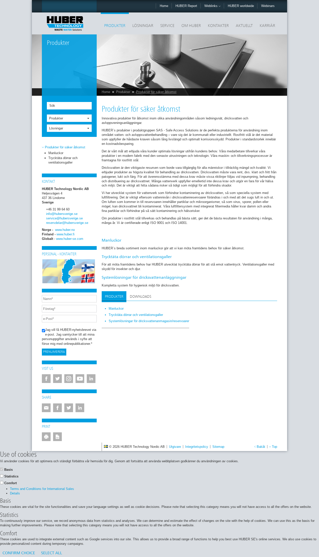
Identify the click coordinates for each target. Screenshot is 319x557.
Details (15, 493)
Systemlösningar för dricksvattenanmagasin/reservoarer (149, 321)
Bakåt (261, 446)
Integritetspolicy (196, 446)
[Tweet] (68, 407)
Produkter (114, 26)
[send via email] (46, 407)
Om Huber (191, 26)
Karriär (267, 26)
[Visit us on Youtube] (80, 378)
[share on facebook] (57, 407)
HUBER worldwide (241, 6)
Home (164, 6)
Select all (51, 553)
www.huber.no (65, 230)
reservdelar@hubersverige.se (67, 223)
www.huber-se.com (69, 239)
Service (167, 26)
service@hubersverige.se (64, 218)
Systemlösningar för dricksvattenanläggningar (144, 278)
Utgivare (175, 446)
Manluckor (55, 153)
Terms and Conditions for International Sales (42, 489)
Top (274, 446)
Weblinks (211, 6)
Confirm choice (18, 553)
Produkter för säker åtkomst (156, 92)
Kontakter (218, 26)
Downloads (140, 296)
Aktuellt (244, 26)
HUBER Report (186, 6)
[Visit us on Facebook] (46, 378)
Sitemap (218, 446)
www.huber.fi (66, 234)
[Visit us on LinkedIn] (91, 378)
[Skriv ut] (46, 436)
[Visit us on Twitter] (57, 378)
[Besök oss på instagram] (68, 378)
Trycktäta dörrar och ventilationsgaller (137, 257)
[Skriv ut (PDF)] (57, 436)
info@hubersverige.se (62, 214)
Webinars (268, 6)
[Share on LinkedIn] (80, 407)
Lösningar (142, 26)
